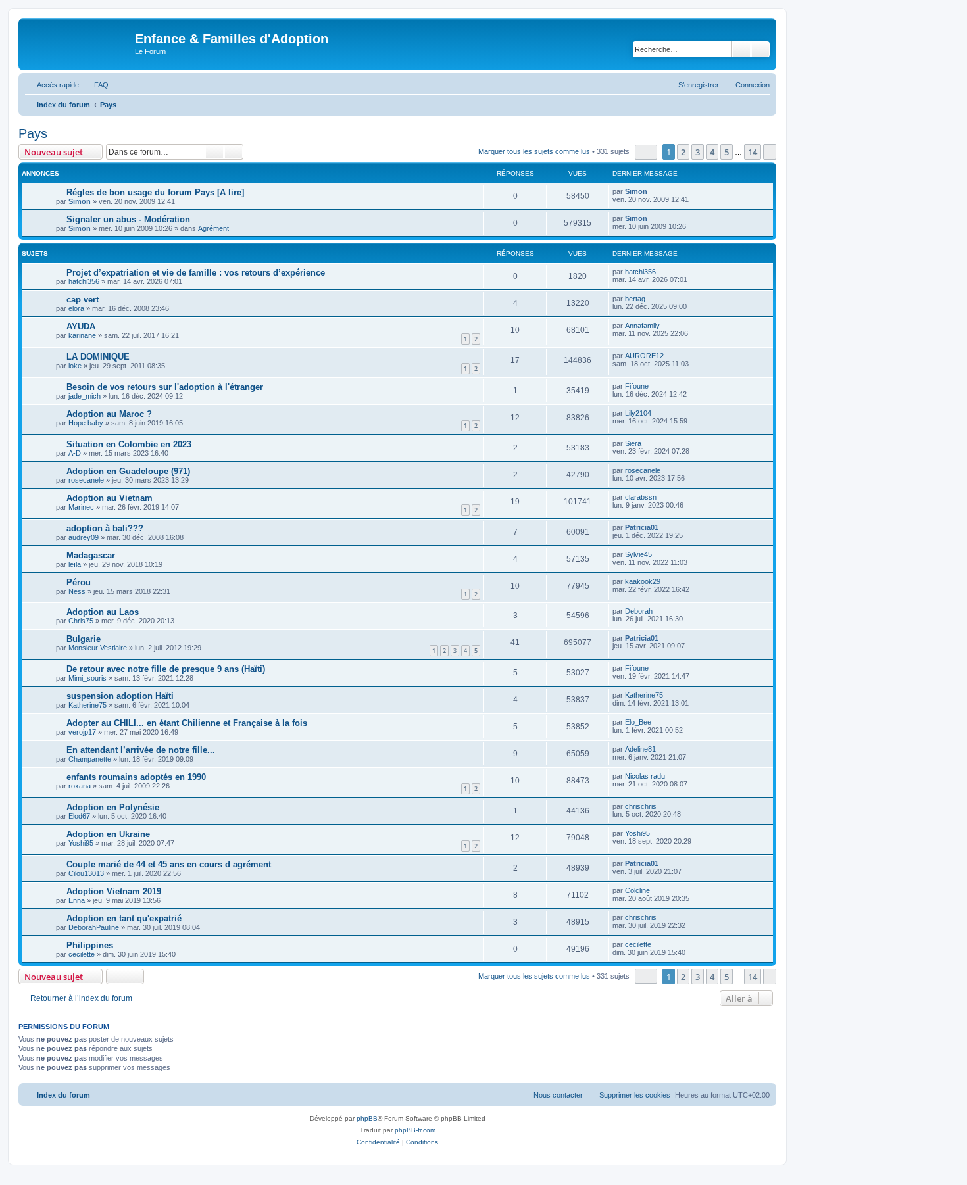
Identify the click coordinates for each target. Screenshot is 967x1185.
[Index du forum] (78, 43)
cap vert (82, 299)
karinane (82, 335)
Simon (79, 201)
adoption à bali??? (104, 528)
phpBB (367, 1118)
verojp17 (82, 732)
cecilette (81, 954)
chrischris (641, 806)
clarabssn (641, 497)
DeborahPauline (93, 927)
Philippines (89, 945)
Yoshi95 (80, 843)
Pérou (78, 582)
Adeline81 (640, 749)
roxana (79, 786)
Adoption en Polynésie (112, 807)
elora (76, 308)
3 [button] (697, 152)
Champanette (89, 759)
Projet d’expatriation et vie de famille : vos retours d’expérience (195, 273)
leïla (74, 564)
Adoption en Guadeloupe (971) (128, 471)
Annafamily (642, 325)
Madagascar (90, 555)
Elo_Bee (638, 722)
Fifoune (637, 386)
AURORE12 (644, 356)
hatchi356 (83, 281)
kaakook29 (642, 581)
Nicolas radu (645, 776)
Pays (32, 133)
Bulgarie (83, 639)
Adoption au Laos (102, 612)
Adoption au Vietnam (109, 498)
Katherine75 (87, 705)
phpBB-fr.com (415, 1130)
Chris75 (80, 621)
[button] (646, 152)
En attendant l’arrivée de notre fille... (140, 750)
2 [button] (683, 152)
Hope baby (85, 423)
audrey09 (83, 537)
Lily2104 (638, 413)
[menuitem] (95, 85)
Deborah (639, 611)
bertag (635, 298)
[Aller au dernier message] (653, 191)
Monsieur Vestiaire (97, 648)
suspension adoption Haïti (120, 696)
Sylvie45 (638, 554)
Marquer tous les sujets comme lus (534, 151)
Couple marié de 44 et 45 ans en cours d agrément (168, 864)
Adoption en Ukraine (108, 834)
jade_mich (84, 396)
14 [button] (752, 152)
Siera (633, 443)
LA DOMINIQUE (98, 357)
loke (75, 366)
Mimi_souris (87, 678)
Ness (77, 591)
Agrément (213, 228)
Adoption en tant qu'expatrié (124, 918)
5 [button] (726, 152)
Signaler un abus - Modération (128, 219)
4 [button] (712, 152)
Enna (76, 900)
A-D (74, 453)
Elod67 (79, 816)
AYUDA (80, 326)
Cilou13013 (86, 873)
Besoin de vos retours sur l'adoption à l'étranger (164, 387)
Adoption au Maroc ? (109, 414)
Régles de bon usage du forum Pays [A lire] (155, 192)
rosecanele (86, 480)
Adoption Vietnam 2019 (113, 891)
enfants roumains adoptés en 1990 (136, 777)
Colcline (637, 890)
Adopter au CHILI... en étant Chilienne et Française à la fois (186, 723)
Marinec (81, 507)
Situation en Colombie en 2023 (128, 444)
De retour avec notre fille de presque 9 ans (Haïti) (165, 669)
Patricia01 (641, 527)
